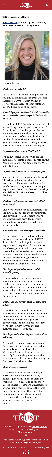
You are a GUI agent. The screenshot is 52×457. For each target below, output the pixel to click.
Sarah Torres (10, 22)
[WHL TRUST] (26, 5)
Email (26, 453)
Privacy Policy (39, 427)
